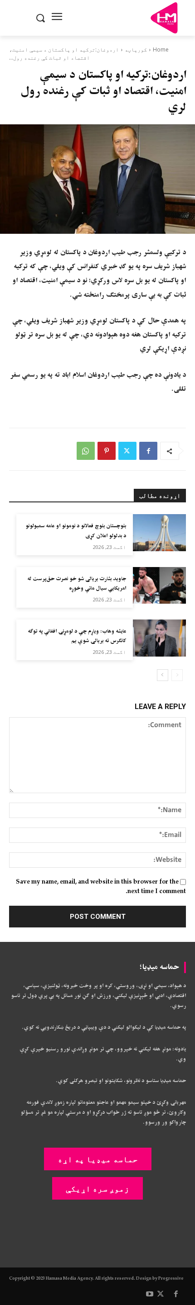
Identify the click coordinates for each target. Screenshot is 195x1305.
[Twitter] (127, 451)
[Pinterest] (107, 451)
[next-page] (162, 675)
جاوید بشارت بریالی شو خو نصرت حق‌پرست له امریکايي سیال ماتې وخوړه (76, 584)
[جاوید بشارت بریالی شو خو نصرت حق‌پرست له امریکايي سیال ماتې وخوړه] (159, 585)
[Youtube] (149, 1294)
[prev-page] (177, 675)
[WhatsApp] (86, 451)
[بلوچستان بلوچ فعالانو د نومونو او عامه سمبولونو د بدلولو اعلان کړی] (159, 532)
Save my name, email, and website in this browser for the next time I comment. (101, 886)
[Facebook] (148, 451)
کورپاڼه (136, 49)
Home (161, 49)
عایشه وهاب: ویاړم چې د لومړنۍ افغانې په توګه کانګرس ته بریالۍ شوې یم (77, 636)
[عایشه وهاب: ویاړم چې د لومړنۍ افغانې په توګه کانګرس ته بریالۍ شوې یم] (159, 638)
